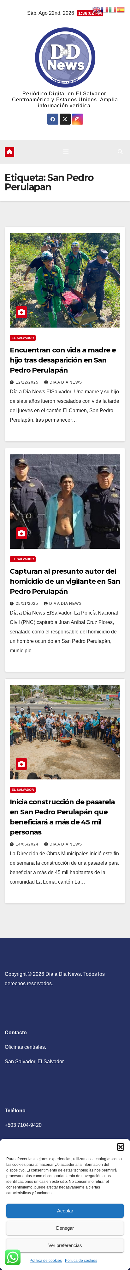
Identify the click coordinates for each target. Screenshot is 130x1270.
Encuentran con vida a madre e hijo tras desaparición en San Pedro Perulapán (63, 360)
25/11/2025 (27, 603)
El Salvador (23, 338)
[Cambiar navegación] (66, 152)
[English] (96, 9)
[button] (120, 1147)
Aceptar (65, 1210)
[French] (105, 9)
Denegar (65, 1228)
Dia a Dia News (66, 382)
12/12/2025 (28, 382)
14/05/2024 (28, 844)
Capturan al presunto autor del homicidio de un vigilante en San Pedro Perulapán (65, 581)
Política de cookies (46, 1260)
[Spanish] (121, 9)
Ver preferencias (65, 1245)
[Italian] (113, 9)
